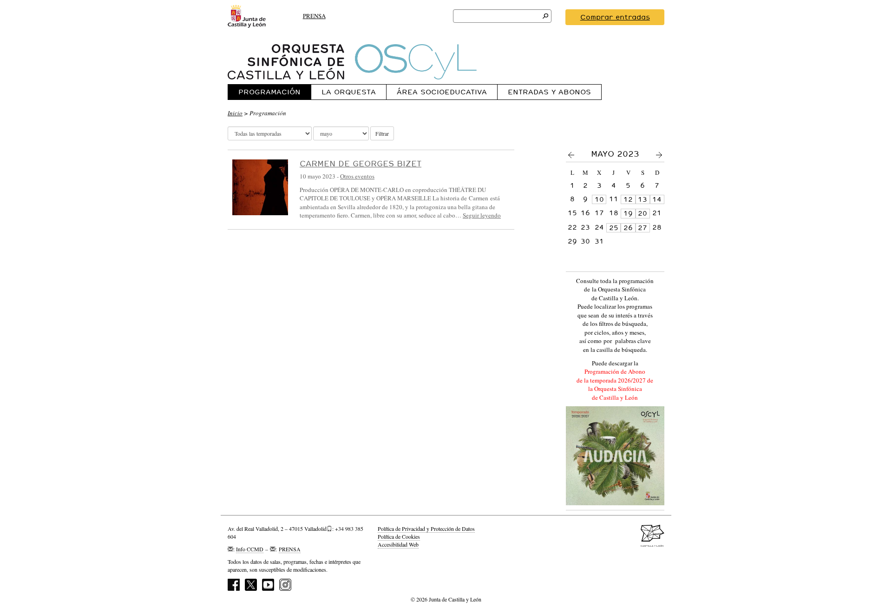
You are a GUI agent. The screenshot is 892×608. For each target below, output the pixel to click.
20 (642, 213)
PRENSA (314, 16)
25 (613, 228)
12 (628, 199)
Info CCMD (249, 549)
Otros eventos (357, 176)
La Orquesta (348, 91)
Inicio (235, 113)
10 (599, 199)
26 (628, 228)
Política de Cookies (399, 536)
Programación (269, 91)
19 (628, 213)
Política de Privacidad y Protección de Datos (426, 528)
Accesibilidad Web (398, 544)
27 (642, 228)
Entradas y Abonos (549, 91)
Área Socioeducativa (442, 91)
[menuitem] (269, 91)
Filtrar (382, 133)
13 (642, 199)
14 (657, 199)
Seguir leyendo (482, 215)
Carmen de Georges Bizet (360, 163)
